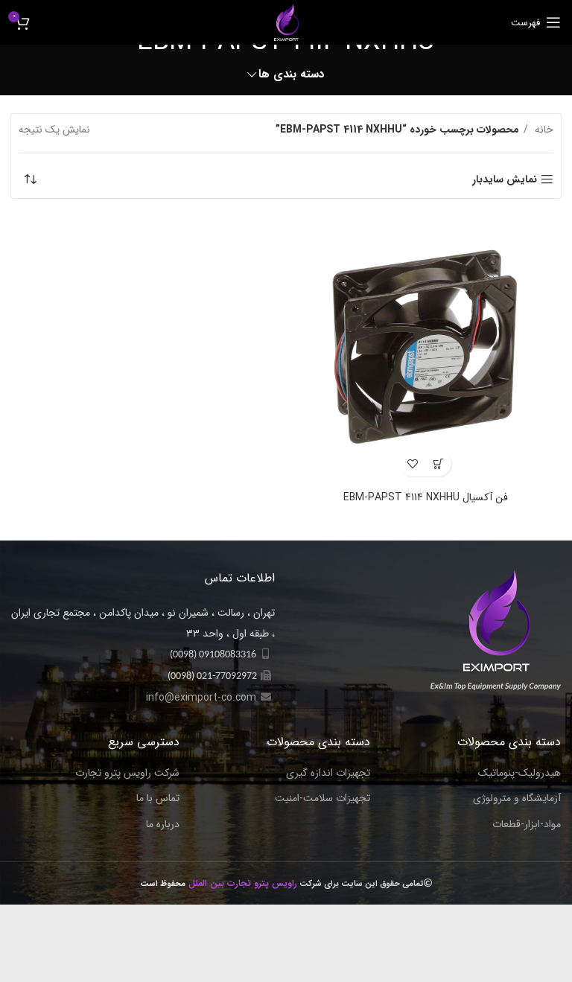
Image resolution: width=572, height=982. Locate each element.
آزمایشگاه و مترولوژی (517, 798)
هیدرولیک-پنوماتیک (519, 773)
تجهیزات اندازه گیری (328, 773)
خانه (542, 129)
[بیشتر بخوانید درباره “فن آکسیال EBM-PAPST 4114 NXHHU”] (438, 463)
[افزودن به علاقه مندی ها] (412, 463)
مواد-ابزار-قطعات (526, 824)
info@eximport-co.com (201, 697)
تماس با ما (157, 798)
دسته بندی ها (291, 74)
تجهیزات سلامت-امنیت (322, 798)
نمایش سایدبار (504, 179)
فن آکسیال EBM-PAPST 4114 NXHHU (425, 497)
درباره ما (162, 824)
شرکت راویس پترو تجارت (127, 773)
